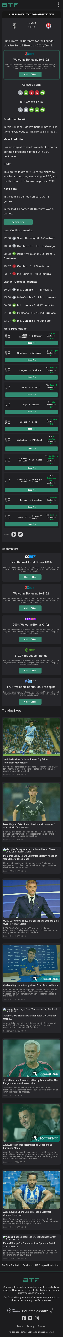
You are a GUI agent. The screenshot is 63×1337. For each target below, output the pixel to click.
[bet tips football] (10, 5)
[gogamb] (37, 1311)
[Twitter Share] (20, 534)
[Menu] (57, 5)
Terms (20, 1326)
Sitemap (42, 1326)
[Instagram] (37, 1319)
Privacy (30, 1326)
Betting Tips (18, 222)
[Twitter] (30, 1319)
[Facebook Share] (14, 534)
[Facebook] (24, 1319)
